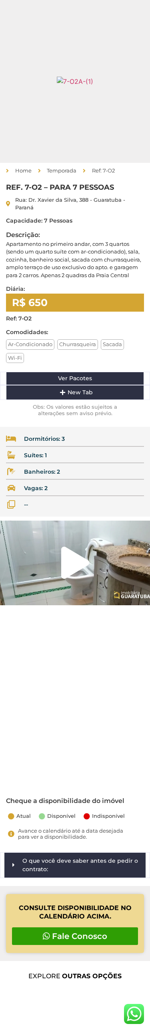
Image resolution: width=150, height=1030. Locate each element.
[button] (7, 81)
